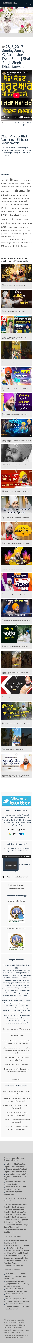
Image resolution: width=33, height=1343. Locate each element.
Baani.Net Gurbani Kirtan (14, 1337)
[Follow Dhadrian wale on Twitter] (17, 1316)
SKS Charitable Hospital (14, 1265)
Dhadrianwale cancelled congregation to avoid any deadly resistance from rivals (16, 1050)
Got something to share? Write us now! (16, 1029)
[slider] (28, 856)
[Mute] (24, 856)
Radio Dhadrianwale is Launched (16, 1064)
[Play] (3, 856)
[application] (16, 856)
